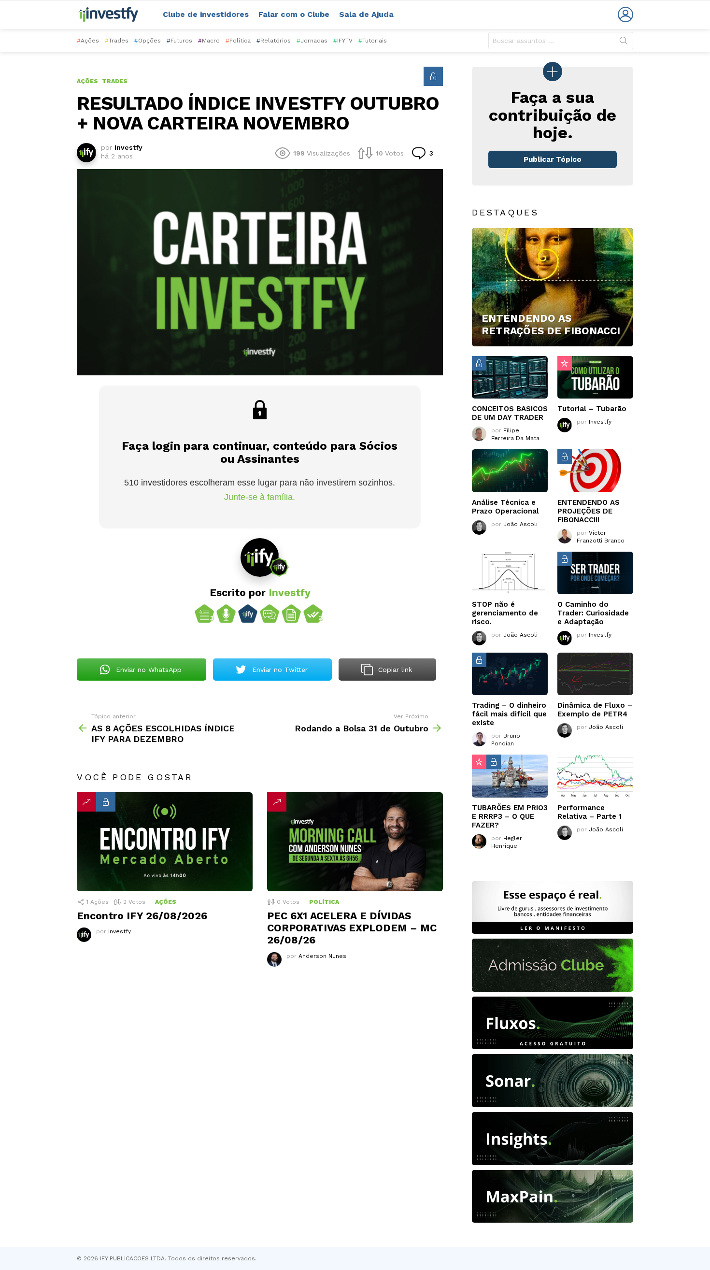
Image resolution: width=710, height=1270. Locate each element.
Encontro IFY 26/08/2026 (142, 916)
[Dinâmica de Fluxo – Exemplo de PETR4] (595, 674)
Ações (88, 40)
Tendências (86, 802)
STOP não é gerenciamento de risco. (505, 613)
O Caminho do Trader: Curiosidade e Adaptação (593, 613)
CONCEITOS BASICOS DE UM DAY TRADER (510, 413)
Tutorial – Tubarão (591, 408)
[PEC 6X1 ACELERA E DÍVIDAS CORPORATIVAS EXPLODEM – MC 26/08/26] (355, 841)
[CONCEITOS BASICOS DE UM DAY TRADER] (510, 377)
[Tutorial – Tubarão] (595, 377)
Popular (564, 363)
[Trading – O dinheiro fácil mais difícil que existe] (510, 674)
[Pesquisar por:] (560, 40)
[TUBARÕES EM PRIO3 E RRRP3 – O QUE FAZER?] (510, 776)
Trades (116, 40)
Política (238, 40)
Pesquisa (623, 42)
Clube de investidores (206, 14)
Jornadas (312, 40)
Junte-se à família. (259, 497)
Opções (147, 40)
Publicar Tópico (553, 159)
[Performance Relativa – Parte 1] (595, 776)
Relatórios (273, 40)
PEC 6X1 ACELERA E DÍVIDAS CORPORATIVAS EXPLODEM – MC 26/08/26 (352, 928)
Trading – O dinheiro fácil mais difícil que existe (509, 714)
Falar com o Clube (293, 14)
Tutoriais (372, 40)
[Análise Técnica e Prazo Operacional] (510, 470)
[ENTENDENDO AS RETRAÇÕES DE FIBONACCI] (552, 287)
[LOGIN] (625, 14)
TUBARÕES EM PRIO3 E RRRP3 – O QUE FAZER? (510, 816)
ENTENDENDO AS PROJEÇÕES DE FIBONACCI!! (588, 511)
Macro (209, 40)
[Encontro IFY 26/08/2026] (165, 841)
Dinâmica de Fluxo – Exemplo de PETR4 (594, 709)
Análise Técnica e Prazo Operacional (505, 506)
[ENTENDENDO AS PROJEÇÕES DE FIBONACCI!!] (595, 470)
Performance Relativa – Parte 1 (589, 812)
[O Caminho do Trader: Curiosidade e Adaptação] (595, 573)
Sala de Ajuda (366, 14)
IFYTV (343, 40)
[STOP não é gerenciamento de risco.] (510, 573)
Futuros (179, 40)
